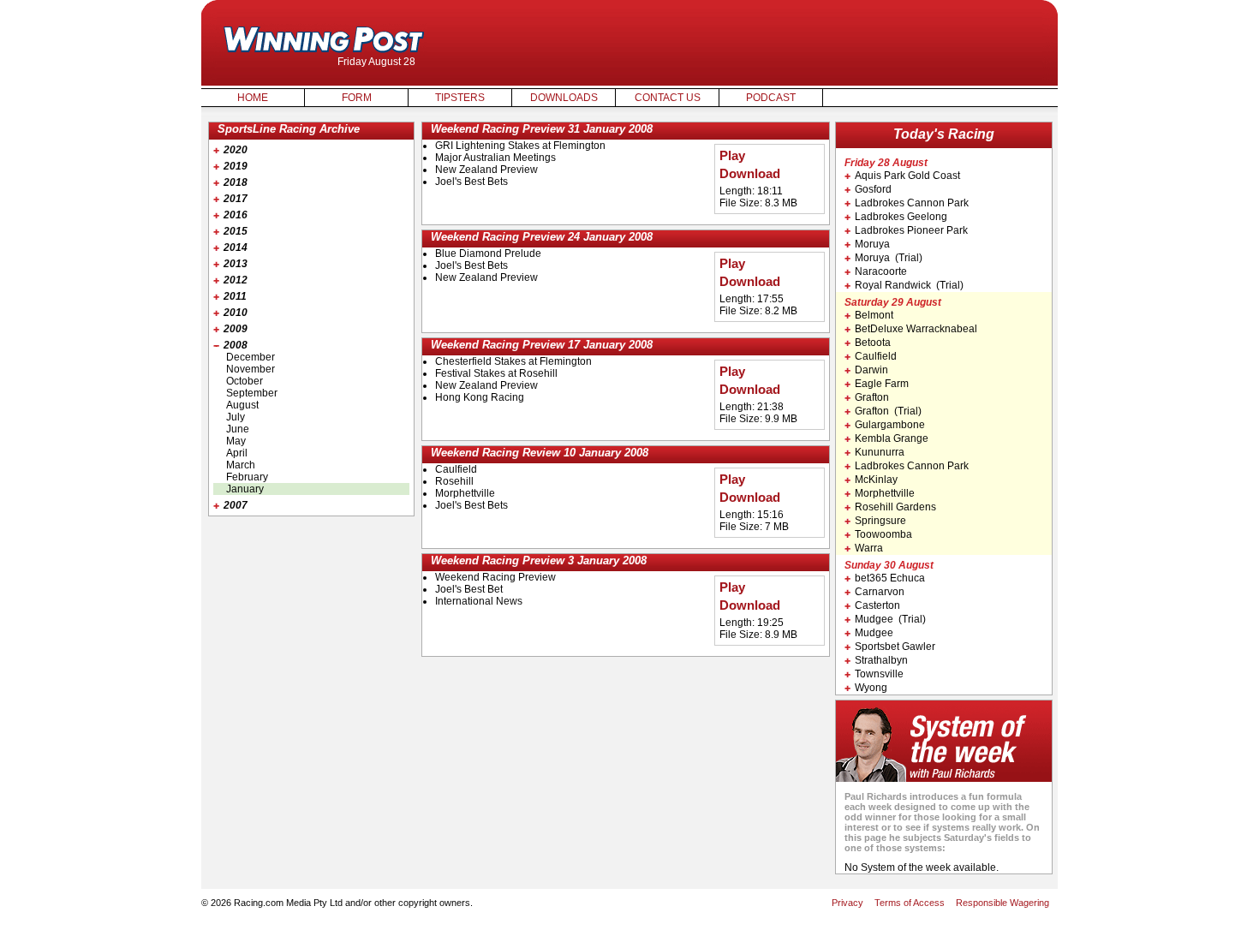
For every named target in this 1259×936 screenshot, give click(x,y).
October (244, 381)
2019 (236, 166)
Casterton (877, 605)
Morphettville (885, 493)
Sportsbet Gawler (895, 647)
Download (749, 174)
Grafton (872, 397)
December (250, 357)
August (242, 405)
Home (252, 98)
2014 (236, 247)
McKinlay (876, 480)
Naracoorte (881, 271)
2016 (236, 215)
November (250, 369)
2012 (236, 280)
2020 (236, 150)
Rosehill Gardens (895, 507)
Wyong (871, 688)
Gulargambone (890, 425)
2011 (235, 296)
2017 (236, 199)
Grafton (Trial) (888, 411)
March (240, 465)
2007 (236, 505)
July (235, 417)
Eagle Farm (882, 384)
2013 (236, 264)
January (245, 489)
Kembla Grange (891, 438)
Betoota (873, 343)
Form (357, 98)
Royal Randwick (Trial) (909, 285)
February (247, 477)
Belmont (874, 315)
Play (732, 156)
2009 (236, 329)
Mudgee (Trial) (890, 619)
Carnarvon (879, 592)
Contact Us (668, 98)
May (236, 441)
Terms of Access (909, 902)
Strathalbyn (881, 660)
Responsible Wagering (1002, 902)
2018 (236, 182)
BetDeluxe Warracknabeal (916, 329)
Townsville (879, 674)
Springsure (880, 521)
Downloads (564, 98)
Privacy (847, 902)
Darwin (871, 370)
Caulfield (876, 356)
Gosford (873, 189)
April (237, 453)
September (251, 393)
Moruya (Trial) (888, 258)
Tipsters (460, 98)
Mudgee (874, 633)
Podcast (771, 98)
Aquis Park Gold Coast (907, 176)
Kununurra (879, 452)
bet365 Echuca (890, 578)
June (237, 429)
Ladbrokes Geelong (901, 217)
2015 (236, 231)
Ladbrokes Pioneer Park (911, 230)
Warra (869, 548)
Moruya (872, 244)
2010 (236, 313)
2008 (236, 345)
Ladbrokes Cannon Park (912, 203)
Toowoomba (883, 534)
